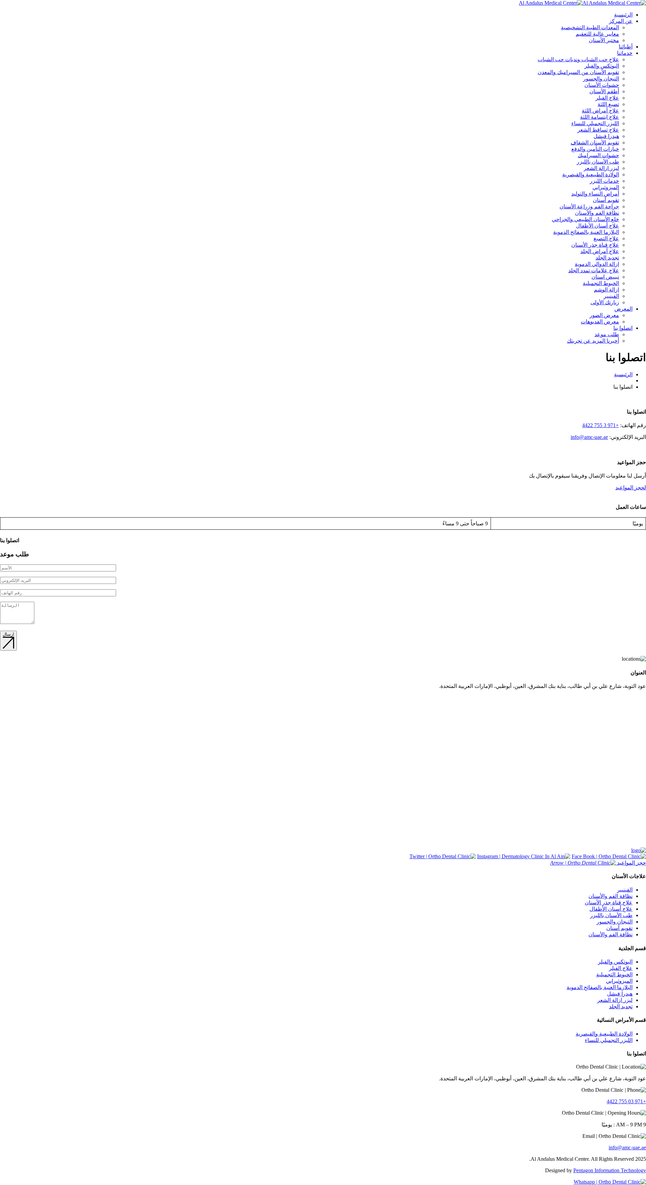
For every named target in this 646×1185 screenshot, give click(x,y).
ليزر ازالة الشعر (601, 168)
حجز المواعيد (631, 863)
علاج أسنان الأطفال (597, 226)
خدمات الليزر (604, 181)
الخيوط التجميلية (601, 283)
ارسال (8, 634)
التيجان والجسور (601, 78)
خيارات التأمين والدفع (595, 149)
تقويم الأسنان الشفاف (595, 142)
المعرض (623, 309)
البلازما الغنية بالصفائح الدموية (586, 232)
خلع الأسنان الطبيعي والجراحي (585, 219)
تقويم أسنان (606, 200)
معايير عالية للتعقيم (597, 34)
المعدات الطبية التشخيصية (590, 27)
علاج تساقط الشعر (598, 130)
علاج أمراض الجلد (599, 251)
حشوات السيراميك (598, 155)
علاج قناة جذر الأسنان (595, 245)
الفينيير (611, 296)
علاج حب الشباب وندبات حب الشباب (578, 59)
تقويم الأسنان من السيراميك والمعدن (578, 72)
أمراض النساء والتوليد (595, 194)
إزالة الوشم (606, 289)
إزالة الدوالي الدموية (597, 264)
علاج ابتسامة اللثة (599, 117)
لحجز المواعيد (630, 487)
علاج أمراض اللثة (600, 110)
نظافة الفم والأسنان (597, 213)
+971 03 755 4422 (626, 1101)
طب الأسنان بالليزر (598, 162)
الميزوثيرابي (606, 187)
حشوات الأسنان (601, 85)
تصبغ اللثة (608, 104)
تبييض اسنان (605, 277)
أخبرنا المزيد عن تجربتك (593, 341)
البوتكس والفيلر (601, 66)
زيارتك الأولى (604, 302)
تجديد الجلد (607, 257)
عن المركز (621, 21)
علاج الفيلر (607, 98)
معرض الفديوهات (600, 321)
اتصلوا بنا (623, 328)
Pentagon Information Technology (609, 1170)
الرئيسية (623, 15)
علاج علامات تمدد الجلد (593, 270)
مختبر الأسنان (604, 40)
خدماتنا (625, 53)
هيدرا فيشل (606, 136)
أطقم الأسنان (604, 91)
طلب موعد (607, 334)
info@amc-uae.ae (589, 437)
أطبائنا (626, 46)
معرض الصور (604, 315)
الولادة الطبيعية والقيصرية (590, 174)
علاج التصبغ (606, 238)
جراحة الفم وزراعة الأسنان (589, 206)
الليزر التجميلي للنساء (595, 123)
